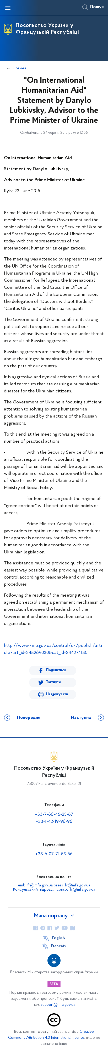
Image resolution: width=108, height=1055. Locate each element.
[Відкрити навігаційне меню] (7, 7)
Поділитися (56, 670)
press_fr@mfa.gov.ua (72, 885)
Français (58, 946)
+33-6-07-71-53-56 (54, 854)
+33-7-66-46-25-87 (54, 814)
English (58, 938)
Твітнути (53, 682)
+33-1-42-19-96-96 (54, 821)
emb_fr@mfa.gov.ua (35, 885)
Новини (19, 68)
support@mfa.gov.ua (58, 1005)
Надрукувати (57, 694)
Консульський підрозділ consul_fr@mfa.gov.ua (54, 889)
